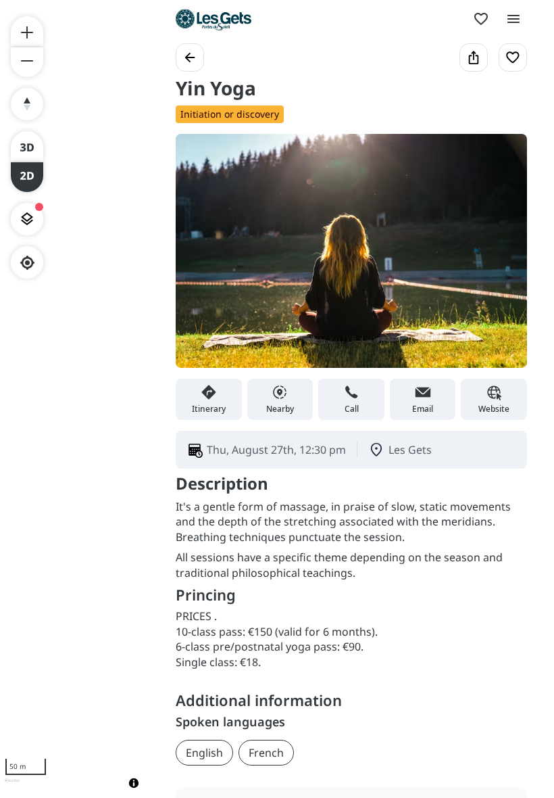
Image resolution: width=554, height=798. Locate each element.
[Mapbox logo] (12, 786)
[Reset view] (27, 104)
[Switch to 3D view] (27, 146)
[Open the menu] (513, 18)
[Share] (473, 57)
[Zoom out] (27, 62)
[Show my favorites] (481, 19)
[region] (74, 399)
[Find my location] (27, 263)
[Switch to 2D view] (27, 177)
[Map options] (27, 219)
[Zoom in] (27, 31)
